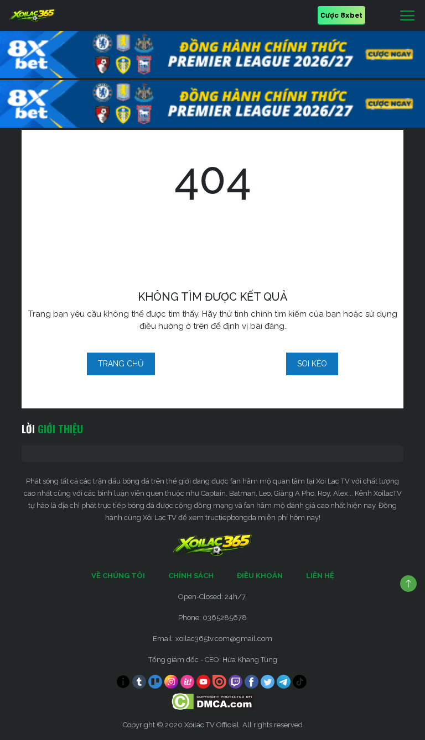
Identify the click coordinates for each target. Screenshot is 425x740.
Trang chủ (121, 363)
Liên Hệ (320, 575)
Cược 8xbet (341, 14)
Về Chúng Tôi (118, 575)
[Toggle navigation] (407, 16)
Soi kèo (312, 363)
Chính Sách (191, 575)
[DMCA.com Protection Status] (213, 701)
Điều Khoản (260, 575)
